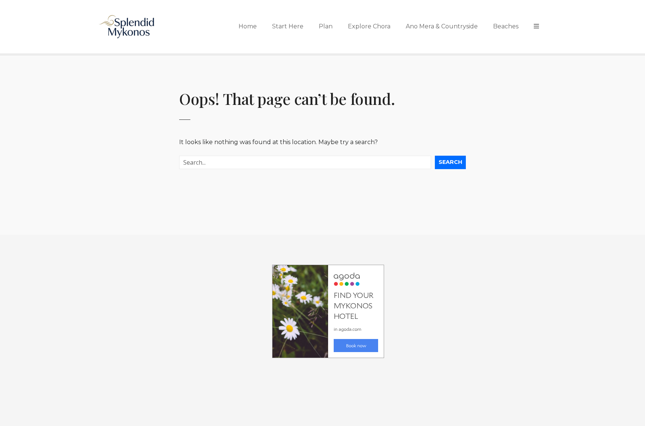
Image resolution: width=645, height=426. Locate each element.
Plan (326, 26)
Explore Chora (369, 26)
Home (248, 26)
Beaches (505, 26)
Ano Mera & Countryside (442, 26)
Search (450, 162)
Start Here (287, 26)
